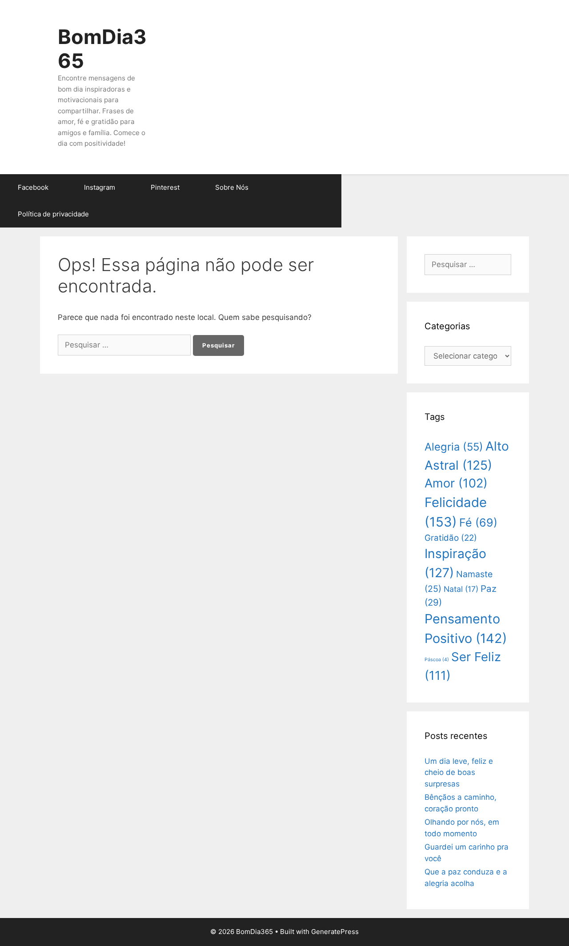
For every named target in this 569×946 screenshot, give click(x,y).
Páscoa (437, 660)
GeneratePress (335, 931)
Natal (461, 589)
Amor (456, 483)
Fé (478, 522)
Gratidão (451, 538)
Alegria (454, 446)
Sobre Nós (231, 187)
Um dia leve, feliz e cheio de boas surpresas (459, 772)
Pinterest (165, 187)
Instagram (99, 187)
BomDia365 (102, 48)
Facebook (33, 187)
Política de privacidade (53, 214)
